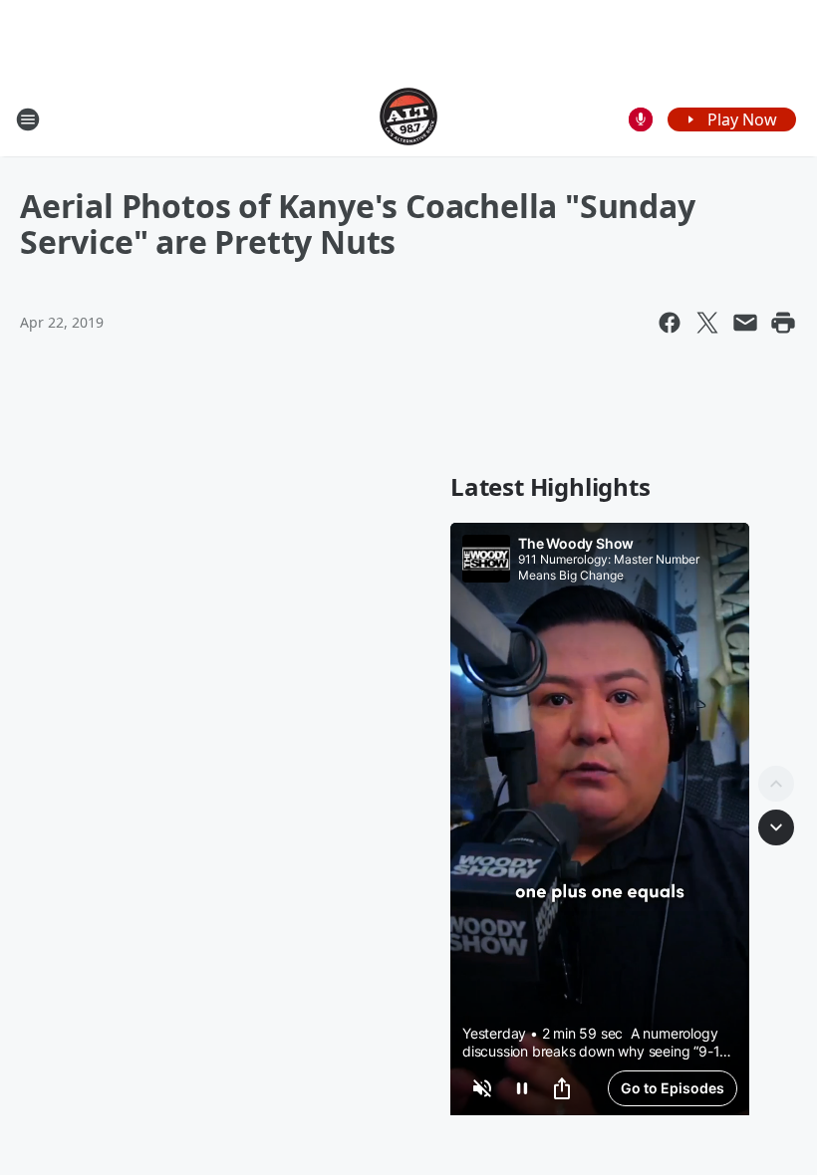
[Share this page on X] (707, 323)
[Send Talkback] (641, 119)
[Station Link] (408, 119)
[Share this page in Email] (745, 323)
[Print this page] (783, 323)
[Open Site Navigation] (28, 119)
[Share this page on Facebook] (669, 323)
